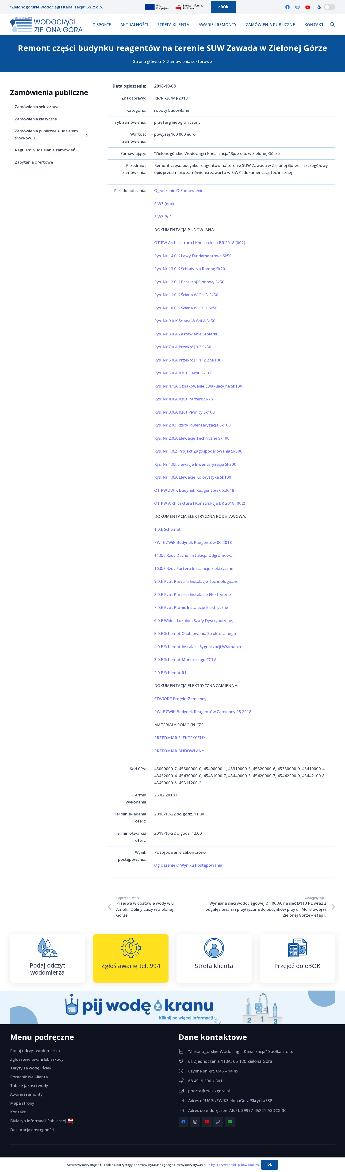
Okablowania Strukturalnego (209, 633)
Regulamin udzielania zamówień (45, 150)
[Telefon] (218, 1122)
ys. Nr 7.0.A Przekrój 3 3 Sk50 (184, 347)
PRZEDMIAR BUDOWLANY (179, 750)
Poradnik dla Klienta (29, 1077)
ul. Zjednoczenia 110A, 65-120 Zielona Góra (230, 1061)
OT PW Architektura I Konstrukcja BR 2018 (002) (199, 242)
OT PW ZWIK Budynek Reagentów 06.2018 (194, 490)
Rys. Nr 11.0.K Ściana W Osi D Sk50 (186, 294)
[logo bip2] (190, 7)
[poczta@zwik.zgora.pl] (183, 1090)
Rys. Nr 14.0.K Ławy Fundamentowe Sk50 (193, 255)
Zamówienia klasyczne (36, 119)
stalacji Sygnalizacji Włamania (213, 646)
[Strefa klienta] (214, 948)
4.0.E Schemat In (169, 646)
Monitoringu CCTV (199, 659)
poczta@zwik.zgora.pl (209, 1090)
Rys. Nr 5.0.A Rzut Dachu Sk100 (183, 373)
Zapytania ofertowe (34, 162)
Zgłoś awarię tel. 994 (130, 966)
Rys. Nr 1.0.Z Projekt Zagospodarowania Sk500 (198, 451)
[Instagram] (297, 7)
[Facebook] (287, 7)
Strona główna (147, 61)
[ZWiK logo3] (46, 24)
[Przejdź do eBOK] (297, 948)
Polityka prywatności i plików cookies (233, 1165)
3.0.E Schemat (168, 659)
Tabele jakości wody (29, 1085)
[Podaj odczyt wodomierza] (48, 948)
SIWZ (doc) (164, 203)
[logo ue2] (157, 7)
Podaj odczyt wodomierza (47, 968)
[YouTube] (307, 7)
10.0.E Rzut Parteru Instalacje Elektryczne (193, 568)
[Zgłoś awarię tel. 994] (131, 948)
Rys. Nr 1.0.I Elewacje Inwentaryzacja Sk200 (195, 464)
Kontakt (18, 1111)
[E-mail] (230, 1122)
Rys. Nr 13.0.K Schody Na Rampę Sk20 (189, 268)
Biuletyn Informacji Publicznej (39, 1120)
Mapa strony (22, 1103)
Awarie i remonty (26, 1094)
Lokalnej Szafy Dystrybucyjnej (205, 620)
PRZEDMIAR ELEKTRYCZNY (179, 737)
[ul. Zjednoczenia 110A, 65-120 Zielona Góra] (183, 1061)
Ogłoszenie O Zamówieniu (178, 190)
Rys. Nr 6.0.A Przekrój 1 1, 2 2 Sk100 (187, 360)
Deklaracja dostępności (32, 1129)
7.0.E (159, 607)
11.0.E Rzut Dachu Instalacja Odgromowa (193, 555)
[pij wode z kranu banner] (172, 1007)
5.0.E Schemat (168, 633)
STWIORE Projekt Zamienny (180, 698)
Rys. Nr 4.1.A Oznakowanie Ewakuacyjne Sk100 (198, 386)
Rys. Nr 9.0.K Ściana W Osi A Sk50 (184, 320)
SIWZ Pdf (162, 216)
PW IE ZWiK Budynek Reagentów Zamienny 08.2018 (202, 711)
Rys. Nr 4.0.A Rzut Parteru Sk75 (183, 399)
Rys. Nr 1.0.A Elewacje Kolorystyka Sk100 (192, 477)
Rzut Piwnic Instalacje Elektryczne (196, 607)
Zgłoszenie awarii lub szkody (37, 1059)
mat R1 (180, 672)
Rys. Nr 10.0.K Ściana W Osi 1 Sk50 (186, 308)
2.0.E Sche (163, 672)
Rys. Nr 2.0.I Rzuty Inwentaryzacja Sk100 (192, 425)
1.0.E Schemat (167, 529)
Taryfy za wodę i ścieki (31, 1068)
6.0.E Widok (165, 620)
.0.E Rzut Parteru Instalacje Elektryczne (194, 594)
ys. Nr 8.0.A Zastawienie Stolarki (187, 334)
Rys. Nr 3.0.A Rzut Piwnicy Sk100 (184, 412)
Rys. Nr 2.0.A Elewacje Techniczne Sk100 (192, 438)
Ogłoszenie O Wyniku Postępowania (188, 865)
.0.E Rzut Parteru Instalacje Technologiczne (197, 581)
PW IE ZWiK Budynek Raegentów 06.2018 (193, 542)
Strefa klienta (214, 966)
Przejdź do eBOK (297, 966)
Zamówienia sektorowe (189, 61)
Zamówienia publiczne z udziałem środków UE (46, 134)
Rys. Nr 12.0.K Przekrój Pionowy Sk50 (189, 281)
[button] (332, 25)
